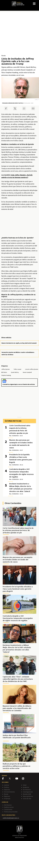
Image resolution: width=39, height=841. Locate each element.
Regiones (7, 796)
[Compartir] (6, 109)
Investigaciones (28, 792)
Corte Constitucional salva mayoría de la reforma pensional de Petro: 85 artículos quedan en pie (19, 430)
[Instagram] (25, 779)
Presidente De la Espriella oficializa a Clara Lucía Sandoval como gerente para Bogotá (20, 460)
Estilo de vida (27, 798)
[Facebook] (5, 779)
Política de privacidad (10, 812)
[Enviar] (24, 109)
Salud (24, 785)
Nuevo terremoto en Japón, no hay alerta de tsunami (19, 343)
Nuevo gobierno (28, 796)
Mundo (3, 55)
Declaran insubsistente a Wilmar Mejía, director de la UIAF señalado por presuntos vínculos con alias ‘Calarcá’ (20, 489)
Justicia (6, 785)
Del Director (8, 805)
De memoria (27, 789)
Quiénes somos (9, 807)
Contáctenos (8, 809)
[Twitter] (12, 778)
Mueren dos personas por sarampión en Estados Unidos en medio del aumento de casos (21, 445)
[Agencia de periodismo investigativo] (19, 3)
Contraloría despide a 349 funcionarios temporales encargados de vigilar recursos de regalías (21, 474)
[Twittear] (15, 109)
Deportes (7, 789)
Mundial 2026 (27, 794)
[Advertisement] (19, 34)
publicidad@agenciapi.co (11, 818)
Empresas (7, 798)
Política (6, 787)
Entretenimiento (9, 792)
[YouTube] (18, 779)
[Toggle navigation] (37, 2)
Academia (26, 787)
